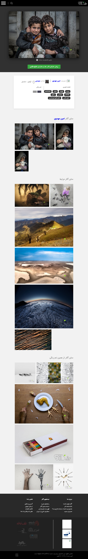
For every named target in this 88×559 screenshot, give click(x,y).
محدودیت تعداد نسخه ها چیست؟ (62, 509)
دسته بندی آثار (44, 506)
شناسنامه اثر (68, 506)
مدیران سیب (68, 511)
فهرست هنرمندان (44, 509)
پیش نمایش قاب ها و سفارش (44, 67)
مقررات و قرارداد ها (27, 511)
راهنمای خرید (45, 504)
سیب (82, 3)
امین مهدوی (56, 81)
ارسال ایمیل (29, 506)
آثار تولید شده (67, 504)
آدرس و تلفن (29, 504)
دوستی (37, 81)
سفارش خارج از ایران (43, 511)
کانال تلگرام (29, 509)
